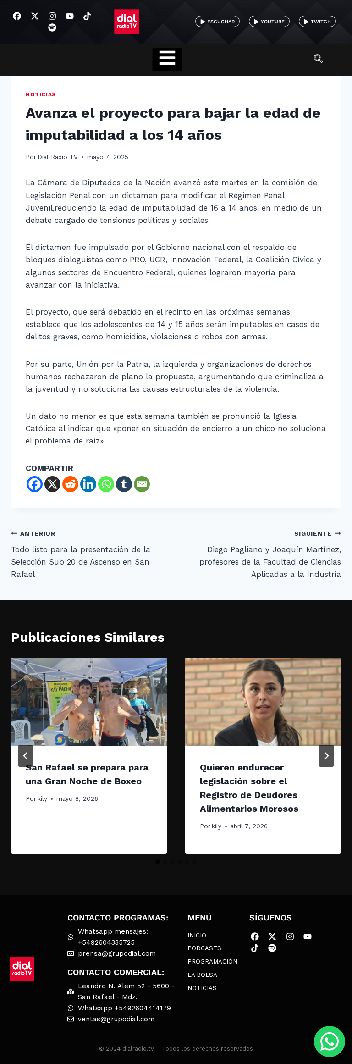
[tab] (157, 861)
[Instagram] (52, 16)
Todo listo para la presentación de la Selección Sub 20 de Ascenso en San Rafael (80, 554)
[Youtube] (69, 16)
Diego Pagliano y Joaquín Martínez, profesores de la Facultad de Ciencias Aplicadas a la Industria (270, 554)
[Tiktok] (87, 16)
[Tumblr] (124, 484)
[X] (52, 484)
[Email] (142, 484)
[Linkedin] (88, 484)
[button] (323, 59)
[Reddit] (70, 484)
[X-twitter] (34, 16)
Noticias (41, 94)
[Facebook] (17, 16)
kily (42, 798)
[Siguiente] (326, 756)
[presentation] (89, 702)
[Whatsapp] (106, 484)
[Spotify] (52, 27)
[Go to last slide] (25, 756)
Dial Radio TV (58, 157)
